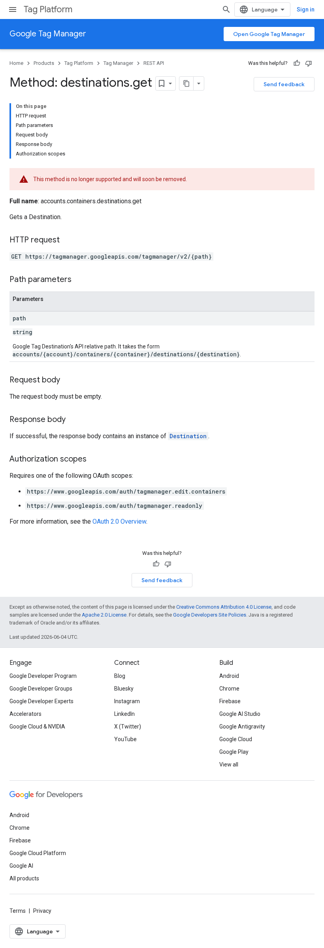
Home (16, 63)
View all (228, 764)
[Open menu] (13, 9)
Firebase (230, 701)
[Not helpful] (309, 63)
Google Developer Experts (41, 701)
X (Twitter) (127, 726)
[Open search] (226, 9)
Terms (17, 911)
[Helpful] (297, 63)
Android (229, 676)
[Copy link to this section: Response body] (73, 420)
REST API (153, 63)
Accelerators (25, 714)
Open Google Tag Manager (269, 34)
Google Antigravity (242, 726)
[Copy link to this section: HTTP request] (67, 240)
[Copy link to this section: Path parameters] (79, 280)
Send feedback (284, 84)
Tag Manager (118, 63)
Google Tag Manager (47, 34)
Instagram (127, 701)
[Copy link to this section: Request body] (68, 380)
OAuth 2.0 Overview (119, 521)
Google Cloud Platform (37, 853)
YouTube (125, 739)
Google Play (234, 752)
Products (44, 63)
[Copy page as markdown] (186, 83)
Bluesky (124, 688)
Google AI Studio (239, 714)
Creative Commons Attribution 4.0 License (223, 607)
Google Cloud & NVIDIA (37, 726)
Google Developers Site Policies (209, 615)
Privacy (42, 911)
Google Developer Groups (40, 688)
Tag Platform (48, 9)
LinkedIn (124, 714)
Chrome (229, 688)
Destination (188, 436)
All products (24, 878)
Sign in (306, 9)
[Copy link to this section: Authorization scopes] (94, 459)
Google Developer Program (43, 676)
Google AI (21, 866)
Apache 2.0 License (104, 615)
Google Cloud (235, 739)
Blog (119, 676)
